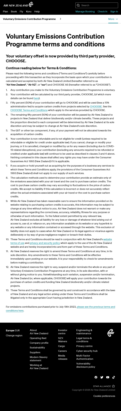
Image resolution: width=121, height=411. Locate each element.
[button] (113, 19)
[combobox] (96, 5)
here (36, 98)
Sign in (114, 11)
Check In (102, 11)
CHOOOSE (96, 106)
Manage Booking (85, 11)
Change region (14, 335)
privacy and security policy (45, 242)
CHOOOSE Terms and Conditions (29, 110)
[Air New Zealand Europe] (18, 4)
